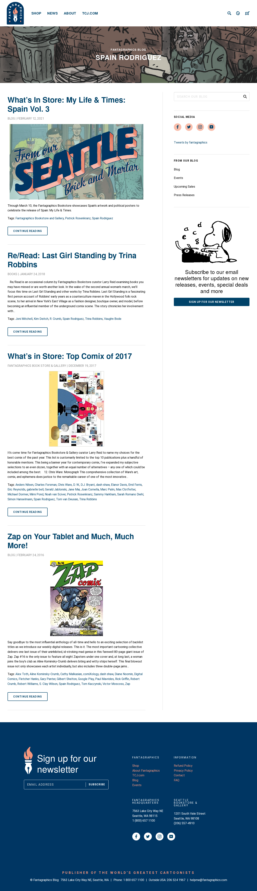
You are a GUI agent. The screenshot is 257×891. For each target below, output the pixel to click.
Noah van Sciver (55, 494)
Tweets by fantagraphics (190, 142)
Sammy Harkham (105, 494)
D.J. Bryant (88, 485)
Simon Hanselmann (20, 499)
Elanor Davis (119, 485)
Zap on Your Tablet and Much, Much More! (71, 540)
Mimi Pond (36, 494)
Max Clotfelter (125, 489)
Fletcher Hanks (29, 679)
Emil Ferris (135, 485)
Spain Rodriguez (102, 218)
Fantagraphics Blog (128, 49)
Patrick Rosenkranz (78, 218)
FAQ (176, 780)
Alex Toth (21, 674)
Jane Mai (74, 489)
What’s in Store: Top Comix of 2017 (70, 355)
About (70, 13)
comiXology (91, 674)
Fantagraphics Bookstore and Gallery (39, 218)
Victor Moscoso (113, 684)
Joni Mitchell (24, 319)
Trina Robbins (94, 319)
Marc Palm (107, 489)
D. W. (76, 485)
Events (178, 178)
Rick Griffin (122, 679)
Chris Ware (65, 485)
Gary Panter (48, 679)
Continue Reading (27, 231)
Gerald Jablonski (56, 489)
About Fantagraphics (146, 770)
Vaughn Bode (112, 319)
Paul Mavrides (104, 679)
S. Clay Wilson (48, 684)
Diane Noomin (124, 674)
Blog (11, 118)
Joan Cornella (90, 489)
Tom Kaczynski (91, 684)
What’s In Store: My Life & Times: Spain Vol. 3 (66, 104)
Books (12, 274)
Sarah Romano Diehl (130, 494)
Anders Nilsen (24, 485)
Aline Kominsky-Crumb (44, 674)
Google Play (86, 679)
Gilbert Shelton (67, 679)
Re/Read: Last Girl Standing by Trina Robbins (72, 259)
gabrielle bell (35, 489)
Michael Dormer (18, 494)
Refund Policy (183, 765)
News (52, 13)
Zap (127, 684)
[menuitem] (36, 13)
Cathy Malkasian (71, 674)
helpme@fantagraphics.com (208, 880)
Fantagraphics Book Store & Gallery (37, 366)
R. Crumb (55, 319)
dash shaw (103, 485)
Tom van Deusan (67, 499)
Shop (36, 13)
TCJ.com (90, 13)
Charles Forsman (46, 485)
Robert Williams (27, 684)
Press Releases (184, 195)
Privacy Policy (183, 770)
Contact (179, 775)
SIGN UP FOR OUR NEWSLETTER (211, 301)
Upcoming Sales (184, 186)
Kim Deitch (41, 319)
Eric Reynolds (16, 489)
